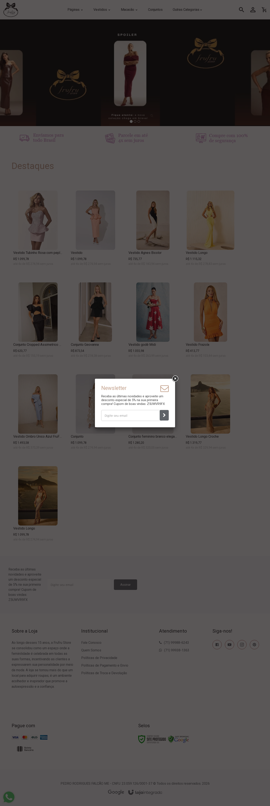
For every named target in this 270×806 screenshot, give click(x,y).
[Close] (175, 379)
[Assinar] (164, 415)
